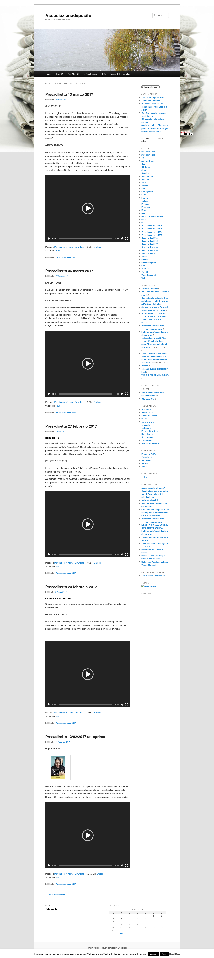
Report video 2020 (149, 250)
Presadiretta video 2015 (151, 225)
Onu (143, 222)
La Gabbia (146, 428)
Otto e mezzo (147, 437)
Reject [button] (164, 954)
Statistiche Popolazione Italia (154, 561)
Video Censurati (148, 275)
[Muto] (121, 238)
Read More (174, 954)
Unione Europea (90, 74)
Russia (144, 256)
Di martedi (146, 409)
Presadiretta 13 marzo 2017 (69, 94)
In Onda (144, 418)
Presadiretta (146, 457)
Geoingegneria (148, 191)
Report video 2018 (149, 247)
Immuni (144, 197)
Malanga (145, 204)
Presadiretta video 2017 (66, 257)
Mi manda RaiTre (148, 454)
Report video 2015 (149, 237)
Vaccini (144, 271)
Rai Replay (146, 460)
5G (142, 157)
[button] (88, 208)
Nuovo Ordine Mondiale (120, 74)
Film (143, 188)
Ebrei (143, 182)
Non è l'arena (147, 434)
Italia (104, 74)
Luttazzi (144, 201)
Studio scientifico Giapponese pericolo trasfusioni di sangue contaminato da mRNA (155, 128)
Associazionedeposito (68, 15)
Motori (144, 210)
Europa (144, 185)
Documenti (146, 179)
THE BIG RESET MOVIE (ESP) (155, 375)
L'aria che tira (147, 421)
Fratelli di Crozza (149, 415)
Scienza (144, 259)
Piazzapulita (146, 440)
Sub (143, 265)
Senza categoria (148, 262)
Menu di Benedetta (149, 431)
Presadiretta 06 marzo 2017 (69, 270)
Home (48, 74)
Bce (143, 164)
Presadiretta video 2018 (151, 234)
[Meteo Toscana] (148, 586)
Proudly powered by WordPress (114, 947)
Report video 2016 (149, 241)
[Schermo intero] (126, 238)
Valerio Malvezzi (148, 565)
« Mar (120, 933)
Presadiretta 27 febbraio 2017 (71, 426)
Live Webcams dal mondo (153, 575)
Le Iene (144, 477)
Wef (143, 278)
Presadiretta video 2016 (151, 228)
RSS (58, 250)
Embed (97, 246)
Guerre (144, 194)
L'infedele (145, 424)
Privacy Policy (93, 947)
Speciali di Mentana (150, 443)
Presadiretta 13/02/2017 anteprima (75, 736)
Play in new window (63, 246)
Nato (143, 213)
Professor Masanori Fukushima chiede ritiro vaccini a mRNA (154, 106)
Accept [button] (153, 953)
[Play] (49, 238)
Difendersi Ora (147, 398)
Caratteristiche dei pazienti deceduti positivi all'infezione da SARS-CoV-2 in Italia (155, 301)
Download (79, 246)
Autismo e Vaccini (149, 288)
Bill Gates (145, 167)
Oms (143, 219)
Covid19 (145, 173)
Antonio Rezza (147, 160)
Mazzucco (145, 207)
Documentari (147, 176)
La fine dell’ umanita (150, 100)
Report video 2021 (149, 253)
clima (143, 170)
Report (144, 466)
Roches (144, 365)
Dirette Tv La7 (147, 412)
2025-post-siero (148, 154)
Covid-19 (59, 74)
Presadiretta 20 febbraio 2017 (71, 586)
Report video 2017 (149, 244)
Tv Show (145, 268)
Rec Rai (144, 463)
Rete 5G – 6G (73, 74)
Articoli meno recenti (55, 894)
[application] (87, 208)
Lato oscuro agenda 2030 (152, 97)
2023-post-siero (148, 151)
